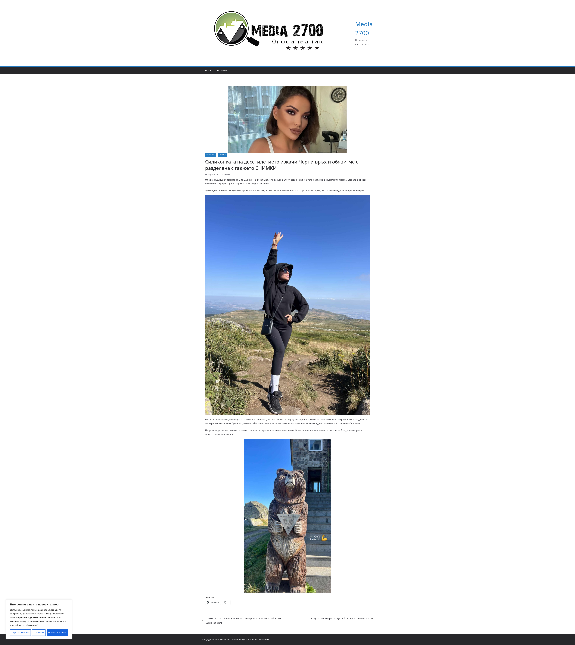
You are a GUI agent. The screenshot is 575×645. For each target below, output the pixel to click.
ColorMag (249, 639)
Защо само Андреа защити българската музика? (340, 618)
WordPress (264, 639)
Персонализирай (20, 632)
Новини (222, 155)
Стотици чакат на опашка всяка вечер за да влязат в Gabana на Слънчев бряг (244, 620)
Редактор (228, 174)
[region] (39, 619)
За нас (208, 70)
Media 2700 (225, 639)
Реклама (222, 70)
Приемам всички (57, 632)
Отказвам (39, 632)
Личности (210, 155)
